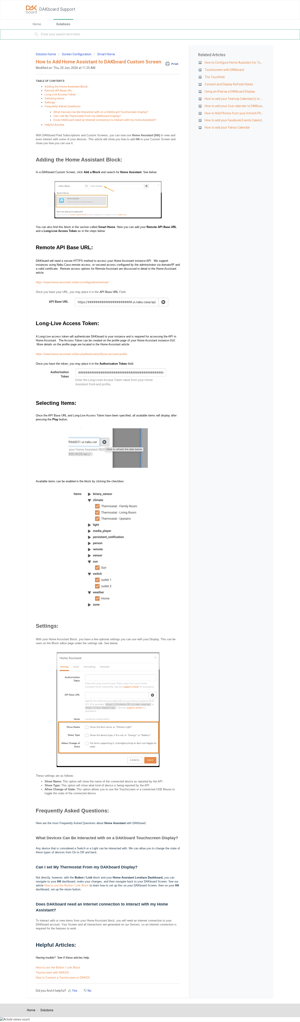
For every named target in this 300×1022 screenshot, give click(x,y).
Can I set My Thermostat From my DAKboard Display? (87, 116)
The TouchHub (215, 77)
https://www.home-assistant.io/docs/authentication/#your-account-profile (81, 354)
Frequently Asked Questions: (63, 106)
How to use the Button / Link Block (66, 885)
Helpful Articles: (55, 124)
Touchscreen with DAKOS (52, 972)
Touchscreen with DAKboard (224, 70)
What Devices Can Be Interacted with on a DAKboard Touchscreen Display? (100, 112)
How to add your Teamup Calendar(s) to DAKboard (240, 98)
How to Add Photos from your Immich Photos (236, 113)
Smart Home (106, 54)
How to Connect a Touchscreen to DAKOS (63, 977)
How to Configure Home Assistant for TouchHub (238, 62)
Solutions (63, 24)
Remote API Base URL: (59, 90)
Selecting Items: (55, 98)
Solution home (46, 54)
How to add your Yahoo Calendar (227, 127)
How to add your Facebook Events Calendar (234, 120)
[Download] (141, 468)
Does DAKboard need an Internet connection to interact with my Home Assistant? (104, 120)
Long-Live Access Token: (60, 94)
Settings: (50, 102)
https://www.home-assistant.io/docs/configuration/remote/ (72, 282)
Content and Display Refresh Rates (229, 84)
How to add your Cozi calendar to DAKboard (235, 106)
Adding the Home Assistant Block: (66, 86)
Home (37, 24)
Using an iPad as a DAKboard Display (230, 91)
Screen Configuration (76, 54)
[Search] (36, 34)
